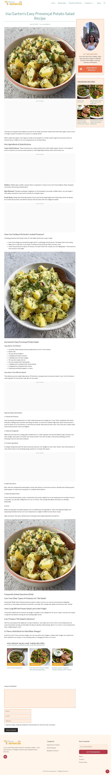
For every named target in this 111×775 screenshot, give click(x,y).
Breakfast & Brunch (75, 3)
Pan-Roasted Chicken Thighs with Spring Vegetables (39, 669)
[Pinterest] (5, 757)
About (99, 3)
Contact (81, 759)
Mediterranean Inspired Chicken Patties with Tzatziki (61, 669)
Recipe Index (62, 3)
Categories (88, 3)
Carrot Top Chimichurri (14, 668)
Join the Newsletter (93, 752)
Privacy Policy (83, 762)
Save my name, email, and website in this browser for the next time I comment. (31, 725)
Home (53, 3)
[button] (104, 3)
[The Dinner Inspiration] (13, 3)
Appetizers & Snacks (14, 664)
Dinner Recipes (35, 664)
